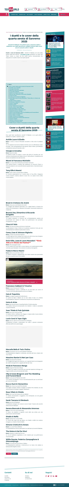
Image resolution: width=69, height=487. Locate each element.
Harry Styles (47, 14)
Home (7, 32)
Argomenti (30, 9)
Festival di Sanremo (18, 32)
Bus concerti (30, 14)
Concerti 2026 (14, 14)
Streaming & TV (11, 32)
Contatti (6, 475)
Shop (56, 9)
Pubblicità (7, 480)
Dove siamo (7, 477)
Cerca (63, 9)
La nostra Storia (28, 478)
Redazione (27, 477)
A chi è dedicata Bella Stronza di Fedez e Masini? (21, 282)
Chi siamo (27, 475)
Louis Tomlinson (38, 14)
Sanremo (15, 453)
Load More (24, 461)
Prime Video (53, 14)
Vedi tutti (63, 14)
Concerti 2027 (22, 14)
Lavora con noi (8, 478)
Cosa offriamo (43, 9)
